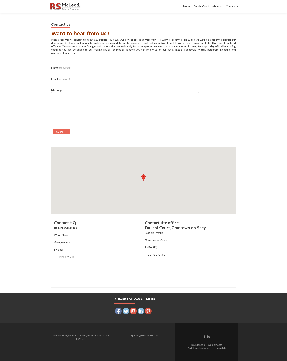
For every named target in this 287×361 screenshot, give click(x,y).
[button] (143, 177)
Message (56, 90)
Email (60, 78)
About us (217, 6)
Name (61, 67)
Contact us (232, 6)
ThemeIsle (220, 348)
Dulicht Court (201, 6)
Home (186, 6)
